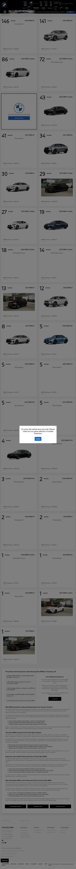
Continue (38, 439)
